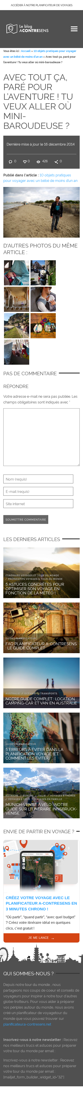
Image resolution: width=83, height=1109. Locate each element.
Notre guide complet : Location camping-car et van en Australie (41, 701)
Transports (48, 693)
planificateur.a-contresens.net (27, 1024)
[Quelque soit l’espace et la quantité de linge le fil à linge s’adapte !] (16, 351)
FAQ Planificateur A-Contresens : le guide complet (41, 646)
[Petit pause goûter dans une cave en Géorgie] (16, 298)
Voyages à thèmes (62, 795)
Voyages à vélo (19, 799)
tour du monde (37, 984)
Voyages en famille (48, 799)
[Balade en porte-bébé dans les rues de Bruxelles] (43, 271)
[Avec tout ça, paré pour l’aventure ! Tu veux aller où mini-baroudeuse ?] (41, 211)
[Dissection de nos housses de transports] (43, 324)
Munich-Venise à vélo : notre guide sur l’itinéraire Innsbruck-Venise (41, 808)
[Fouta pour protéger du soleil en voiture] (16, 271)
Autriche (12, 795)
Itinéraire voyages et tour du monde (32, 575)
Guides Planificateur (21, 638)
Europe (28, 795)
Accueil (26, 51)
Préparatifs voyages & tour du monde (35, 578)
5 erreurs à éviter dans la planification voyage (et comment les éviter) (34, 753)
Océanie (30, 693)
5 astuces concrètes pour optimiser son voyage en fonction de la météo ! (35, 588)
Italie (42, 795)
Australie (13, 693)
